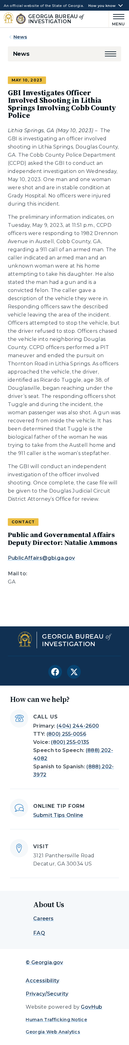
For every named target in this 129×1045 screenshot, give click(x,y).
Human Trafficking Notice (56, 1019)
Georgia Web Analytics (53, 1032)
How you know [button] (102, 6)
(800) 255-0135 (70, 742)
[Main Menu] (117, 19)
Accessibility (42, 981)
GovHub (91, 1007)
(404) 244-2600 (78, 726)
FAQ (39, 933)
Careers (43, 919)
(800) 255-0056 (66, 734)
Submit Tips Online (58, 815)
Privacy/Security (47, 994)
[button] (110, 54)
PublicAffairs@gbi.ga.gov (41, 558)
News (20, 37)
